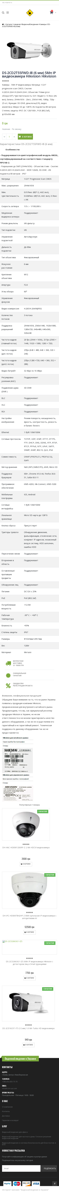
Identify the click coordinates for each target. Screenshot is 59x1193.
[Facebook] (54, 1183)
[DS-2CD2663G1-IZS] (29, 947)
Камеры (43, 24)
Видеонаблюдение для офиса (15, 1132)
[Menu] (7, 12)
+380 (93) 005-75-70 (9, 1081)
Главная (3, 24)
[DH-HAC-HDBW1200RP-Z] (26, 824)
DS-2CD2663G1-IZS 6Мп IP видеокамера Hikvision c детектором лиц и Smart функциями (29, 962)
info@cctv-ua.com (9, 1088)
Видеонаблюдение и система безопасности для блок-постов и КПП (29, 1144)
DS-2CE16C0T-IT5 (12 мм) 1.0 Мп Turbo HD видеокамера (28, 1028)
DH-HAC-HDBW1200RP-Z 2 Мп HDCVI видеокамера (26, 847)
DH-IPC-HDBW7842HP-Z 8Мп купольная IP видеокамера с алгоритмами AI (29, 917)
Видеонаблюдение (30, 24)
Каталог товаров (13, 24)
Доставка (6, 1116)
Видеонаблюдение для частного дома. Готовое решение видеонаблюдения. (26, 1137)
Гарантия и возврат (10, 1120)
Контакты (6, 1111)
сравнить (8, 3)
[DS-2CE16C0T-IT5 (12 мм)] (28, 1003)
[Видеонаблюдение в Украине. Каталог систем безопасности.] (29, 12)
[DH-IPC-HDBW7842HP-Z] (29, 890)
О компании (7, 1107)
